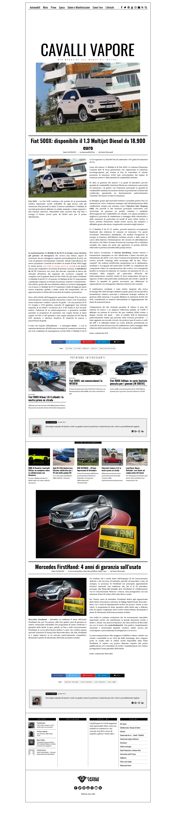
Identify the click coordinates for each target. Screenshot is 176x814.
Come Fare (98, 7)
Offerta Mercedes (86, 682)
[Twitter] (125, 7)
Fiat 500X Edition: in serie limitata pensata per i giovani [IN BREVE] (128, 382)
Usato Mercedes (100, 682)
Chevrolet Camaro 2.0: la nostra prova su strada (111, 469)
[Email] (139, 7)
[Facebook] (121, 7)
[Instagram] (135, 7)
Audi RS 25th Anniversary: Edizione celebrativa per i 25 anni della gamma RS (63, 470)
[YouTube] (132, 7)
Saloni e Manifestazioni (79, 7)
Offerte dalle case (99, 571)
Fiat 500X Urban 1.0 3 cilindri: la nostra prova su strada (45, 398)
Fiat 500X (69, 348)
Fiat (93, 152)
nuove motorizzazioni (107, 348)
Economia (74, 571)
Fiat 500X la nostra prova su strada (58, 266)
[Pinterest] (128, 7)
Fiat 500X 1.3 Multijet (81, 348)
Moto (45, 7)
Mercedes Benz (85, 571)
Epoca (62, 7)
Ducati (83, 796)
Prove (53, 7)
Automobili (35, 7)
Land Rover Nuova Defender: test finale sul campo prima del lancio (135, 470)
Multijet (95, 348)
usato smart (112, 682)
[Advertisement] (88, 26)
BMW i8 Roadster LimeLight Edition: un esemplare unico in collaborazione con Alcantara (39, 471)
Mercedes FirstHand (71, 682)
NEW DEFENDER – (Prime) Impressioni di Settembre (87, 469)
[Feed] (142, 7)
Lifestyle (110, 7)
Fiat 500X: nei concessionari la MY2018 (85, 382)
